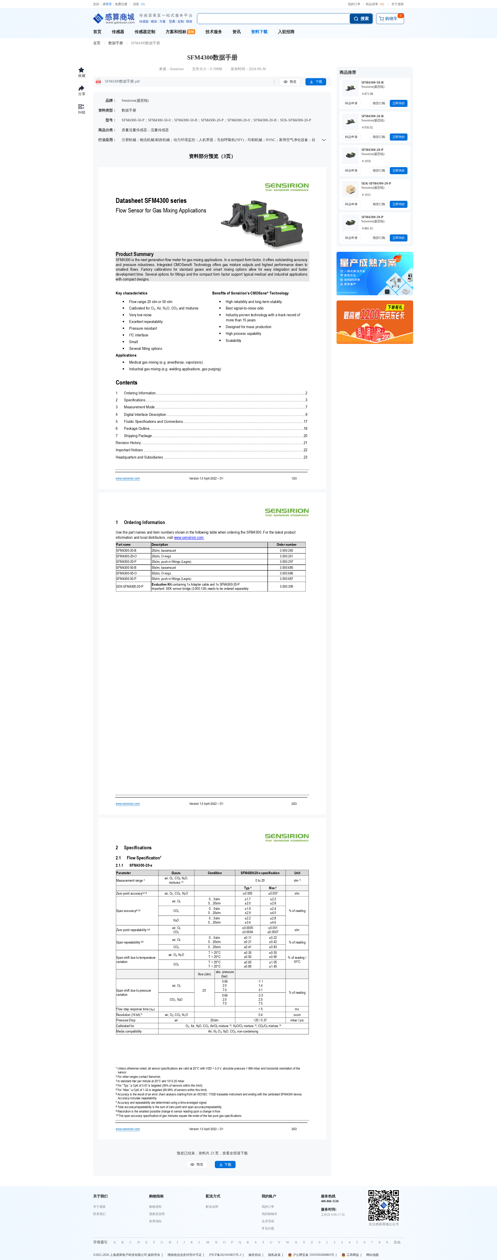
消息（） (140, 4)
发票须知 (155, 1221)
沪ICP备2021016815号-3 (225, 1255)
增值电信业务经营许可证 (184, 1255)
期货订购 (379, 103)
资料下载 (259, 32)
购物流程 (155, 1207)
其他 (397, 1242)
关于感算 (397, 4)
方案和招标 (176, 32)
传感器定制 (145, 32)
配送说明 (212, 1207)
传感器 (118, 32)
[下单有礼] (375, 322)
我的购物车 (269, 1214)
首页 (97, 32)
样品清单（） (376, 4)
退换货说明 (157, 1214)
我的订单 (354, 4)
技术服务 (214, 32)
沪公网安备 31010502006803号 (313, 1255)
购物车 (393, 17)
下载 (318, 82)
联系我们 (99, 1214)
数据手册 (115, 43)
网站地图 (372, 1255)
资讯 (236, 32)
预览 (292, 82)
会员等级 (268, 1221)
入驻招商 (286, 32)
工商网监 (353, 1255)
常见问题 (268, 1228)
